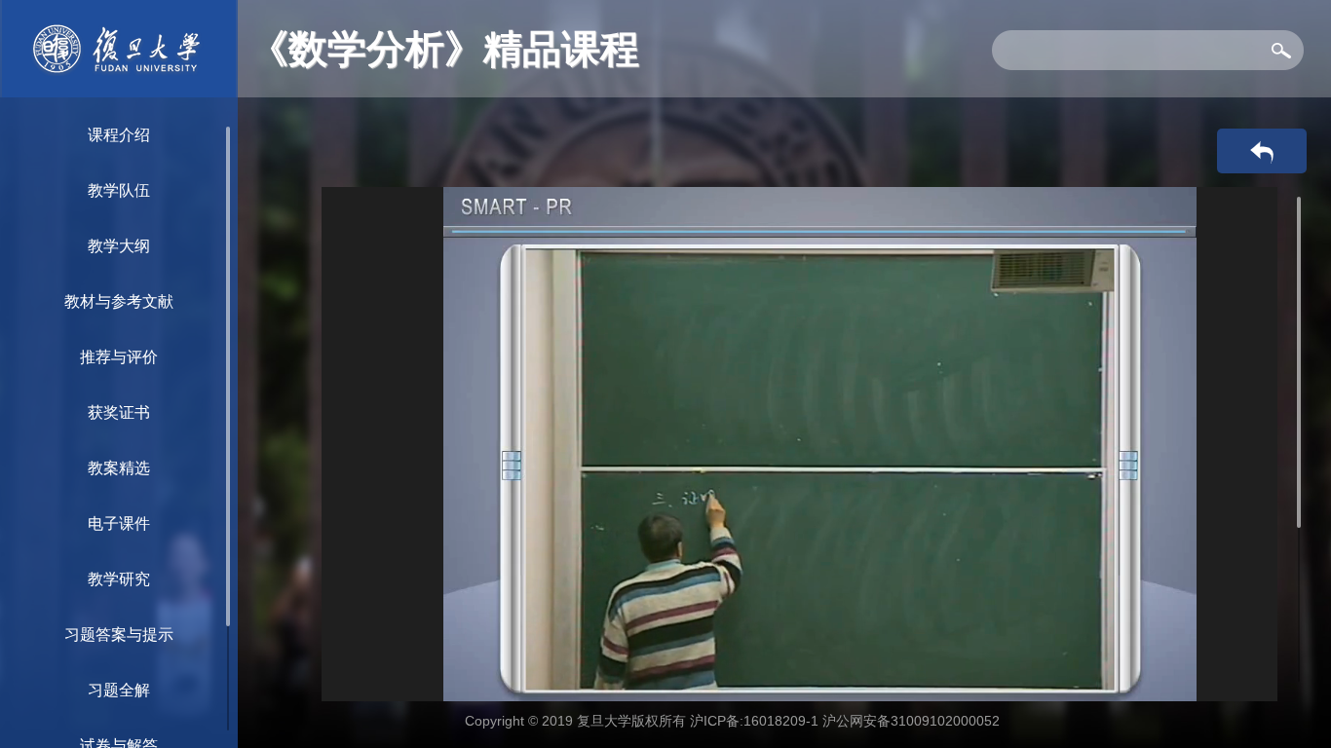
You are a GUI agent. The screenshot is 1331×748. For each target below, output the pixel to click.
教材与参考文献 (118, 301)
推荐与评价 (119, 357)
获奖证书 (119, 412)
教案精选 (119, 468)
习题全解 (119, 690)
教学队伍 (119, 190)
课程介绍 (119, 135)
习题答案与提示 (118, 634)
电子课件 (119, 523)
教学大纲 (119, 246)
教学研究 (119, 579)
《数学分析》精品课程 (444, 48)
